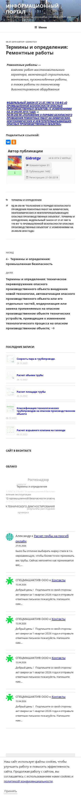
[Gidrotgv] (15, 163)
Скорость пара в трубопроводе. (36, 359)
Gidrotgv (31, 41)
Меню (43, 27)
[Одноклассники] (13, 142)
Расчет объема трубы (30, 375)
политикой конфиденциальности (28, 781)
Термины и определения (26, 200)
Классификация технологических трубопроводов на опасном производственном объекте (46, 411)
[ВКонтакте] (8, 142)
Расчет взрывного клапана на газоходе (41, 430)
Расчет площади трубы (31, 391)
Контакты (58, 580)
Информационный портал (32, 9)
